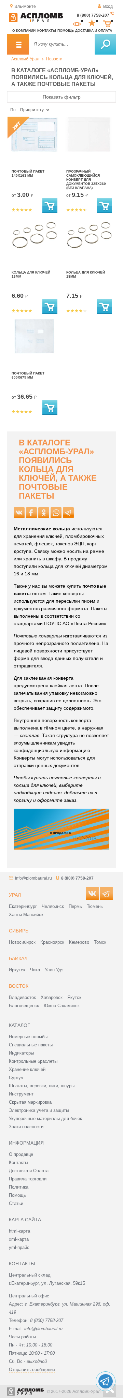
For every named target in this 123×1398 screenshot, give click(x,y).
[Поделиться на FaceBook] (31, 512)
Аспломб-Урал (25, 59)
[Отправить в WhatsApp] (56, 512)
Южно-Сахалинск (62, 1005)
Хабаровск (52, 997)
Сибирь (18, 930)
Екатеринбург (23, 906)
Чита (35, 969)
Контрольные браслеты (33, 1061)
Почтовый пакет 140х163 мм (28, 173)
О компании (24, 30)
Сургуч (16, 1077)
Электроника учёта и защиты (39, 1110)
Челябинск (53, 906)
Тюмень (95, 906)
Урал (15, 895)
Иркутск (17, 969)
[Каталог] (18, 44)
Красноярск (52, 942)
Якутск (74, 997)
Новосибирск (22, 942)
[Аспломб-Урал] (36, 20)
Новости (54, 59)
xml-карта (19, 1239)
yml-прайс (19, 1247)
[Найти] (105, 44)
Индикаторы (21, 1053)
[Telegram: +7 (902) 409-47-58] (105, 1381)
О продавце (21, 1154)
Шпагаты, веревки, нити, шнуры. (42, 1085)
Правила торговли (27, 1178)
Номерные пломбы (28, 1036)
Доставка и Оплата (29, 1170)
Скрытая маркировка (30, 1102)
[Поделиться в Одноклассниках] (43, 512)
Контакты (46, 30)
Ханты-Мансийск (26, 914)
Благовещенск (24, 1005)
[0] (77, 23)
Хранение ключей (27, 1069)
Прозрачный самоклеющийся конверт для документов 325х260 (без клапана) (86, 180)
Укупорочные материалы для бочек (45, 1118)
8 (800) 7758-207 (93, 15)
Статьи (16, 1203)
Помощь (65, 30)
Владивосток (22, 997)
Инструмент (21, 1094)
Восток (18, 986)
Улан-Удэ (54, 969)
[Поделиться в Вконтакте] (19, 512)
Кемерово (79, 942)
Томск (100, 942)
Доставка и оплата (93, 30)
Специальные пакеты (31, 1044)
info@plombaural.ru (33, 878)
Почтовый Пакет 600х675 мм (28, 375)
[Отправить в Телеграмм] (68, 512)
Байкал (18, 958)
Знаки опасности (26, 1126)
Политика (18, 1187)
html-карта (19, 1231)
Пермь (75, 906)
